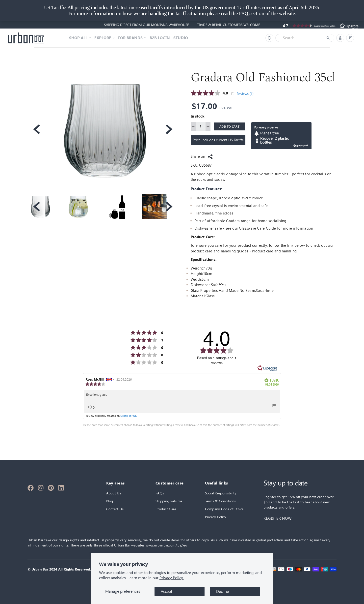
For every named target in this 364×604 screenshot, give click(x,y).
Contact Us (115, 509)
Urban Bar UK (128, 415)
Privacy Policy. (171, 577)
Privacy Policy (215, 517)
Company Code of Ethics (224, 509)
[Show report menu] (274, 405)
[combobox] (301, 38)
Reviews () (245, 93)
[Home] (26, 37)
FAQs (160, 493)
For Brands (130, 37)
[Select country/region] (269, 38)
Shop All (78, 37)
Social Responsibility (220, 493)
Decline (222, 591)
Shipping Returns (169, 501)
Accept (166, 591)
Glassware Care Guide (257, 228)
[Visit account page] (340, 38)
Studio (180, 37)
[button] (350, 38)
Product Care (166, 509)
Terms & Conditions (220, 501)
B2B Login (160, 37)
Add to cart (229, 126)
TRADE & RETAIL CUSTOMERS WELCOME (228, 25)
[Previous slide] (36, 129)
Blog (109, 501)
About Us (113, 493)
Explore (102, 37)
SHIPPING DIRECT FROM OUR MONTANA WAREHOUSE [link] (146, 25)
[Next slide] (168, 129)
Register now (277, 518)
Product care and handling (274, 251)
